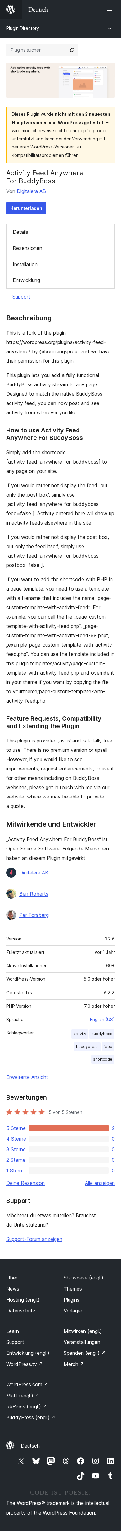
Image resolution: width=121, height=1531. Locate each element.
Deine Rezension (25, 1183)
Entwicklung (26, 280)
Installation (25, 264)
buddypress (87, 1046)
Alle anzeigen (100, 1183)
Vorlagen (73, 1310)
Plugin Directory (22, 28)
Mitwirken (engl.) (83, 1331)
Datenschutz (20, 1310)
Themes (73, 1289)
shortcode (102, 1059)
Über (11, 1277)
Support (21, 297)
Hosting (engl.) (23, 1300)
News (12, 1289)
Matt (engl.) (22, 1395)
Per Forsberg (34, 915)
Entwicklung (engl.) (27, 1353)
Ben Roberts (33, 894)
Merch (74, 1364)
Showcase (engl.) (83, 1277)
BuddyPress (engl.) (31, 1417)
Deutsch (30, 1446)
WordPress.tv (24, 1364)
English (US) (102, 1019)
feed (108, 1046)
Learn (12, 1331)
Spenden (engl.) (85, 1353)
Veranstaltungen (82, 1342)
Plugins (71, 1300)
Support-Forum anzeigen (34, 1239)
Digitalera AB (31, 191)
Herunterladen (26, 208)
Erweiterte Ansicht (27, 1077)
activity (79, 1033)
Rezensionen (27, 248)
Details (20, 232)
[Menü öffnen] (111, 9)
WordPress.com (27, 1384)
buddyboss (101, 1033)
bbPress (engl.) (26, 1406)
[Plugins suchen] (72, 50)
